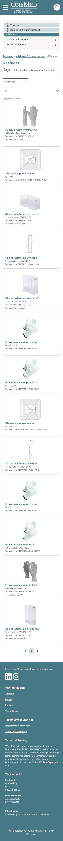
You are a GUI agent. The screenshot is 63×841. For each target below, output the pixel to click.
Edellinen (27, 651)
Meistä (8, 699)
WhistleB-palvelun (49, 762)
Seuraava (35, 651)
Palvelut (9, 705)
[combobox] (15, 81)
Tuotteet (8, 56)
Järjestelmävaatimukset (17, 725)
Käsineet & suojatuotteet (30, 56)
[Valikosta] (5, 7)
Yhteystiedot (11, 711)
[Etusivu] (24, 7)
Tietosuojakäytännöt (16, 731)
